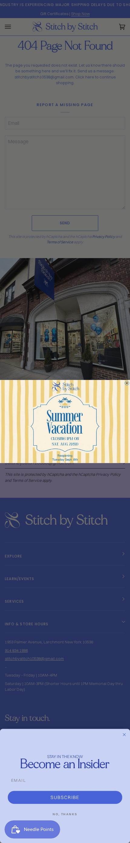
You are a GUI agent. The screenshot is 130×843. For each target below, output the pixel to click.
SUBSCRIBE (65, 797)
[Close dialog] (127, 383)
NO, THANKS (65, 814)
